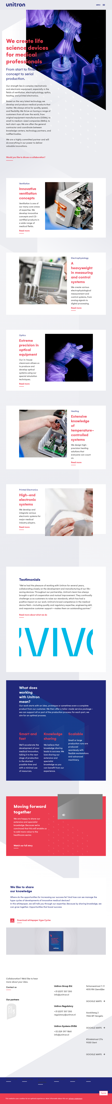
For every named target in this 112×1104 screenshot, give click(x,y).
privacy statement (75, 1099)
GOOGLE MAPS (94, 1001)
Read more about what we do (33, 615)
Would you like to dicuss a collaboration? (25, 157)
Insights (73, 1079)
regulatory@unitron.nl (65, 1015)
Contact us (11, 987)
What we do (11, 1079)
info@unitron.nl (61, 995)
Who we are (27, 1079)
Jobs (88, 1079)
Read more (24, 231)
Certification (59, 1079)
